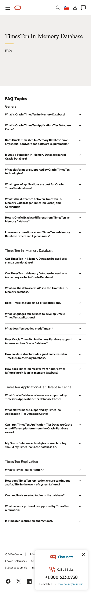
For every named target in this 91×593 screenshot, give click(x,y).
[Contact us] (83, 7)
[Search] (58, 7)
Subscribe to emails (16, 567)
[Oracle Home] (18, 8)
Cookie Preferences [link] (16, 561)
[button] (7, 7)
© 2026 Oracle (13, 554)
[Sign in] (74, 7)
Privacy (34, 554)
